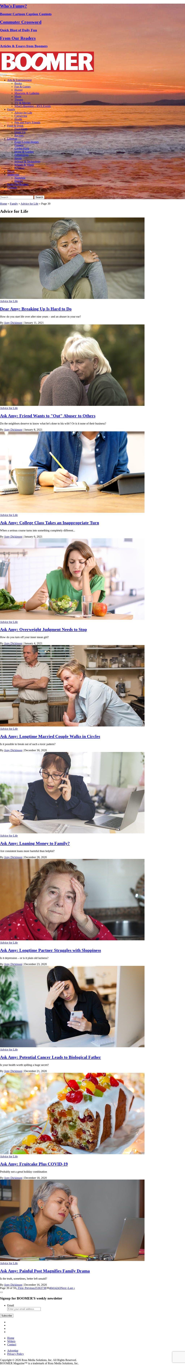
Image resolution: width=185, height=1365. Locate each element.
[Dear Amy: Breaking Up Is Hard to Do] (72, 297)
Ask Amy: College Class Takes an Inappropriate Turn (49, 522)
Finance (18, 145)
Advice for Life (23, 112)
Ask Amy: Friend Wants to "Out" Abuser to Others (47, 415)
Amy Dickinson (13, 322)
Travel (10, 171)
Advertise (12, 1350)
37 (41, 1288)
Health (18, 119)
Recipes (18, 135)
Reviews (19, 168)
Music (17, 96)
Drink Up (19, 132)
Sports (18, 158)
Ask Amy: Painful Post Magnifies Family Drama (45, 1271)
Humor (18, 89)
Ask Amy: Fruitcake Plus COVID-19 (34, 1164)
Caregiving (20, 115)
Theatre (18, 99)
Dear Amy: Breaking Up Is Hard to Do (36, 309)
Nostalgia (19, 177)
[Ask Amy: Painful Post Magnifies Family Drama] (72, 1260)
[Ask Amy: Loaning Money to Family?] (72, 832)
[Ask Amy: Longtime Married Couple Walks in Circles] (72, 725)
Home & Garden (24, 151)
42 (56, 1288)
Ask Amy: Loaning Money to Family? (35, 843)
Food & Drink (15, 125)
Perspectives (21, 155)
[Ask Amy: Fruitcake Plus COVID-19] (72, 1153)
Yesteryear (13, 174)
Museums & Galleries (26, 93)
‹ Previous (29, 1288)
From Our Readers (18, 184)
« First (19, 1288)
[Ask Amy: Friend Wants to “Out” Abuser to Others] (72, 404)
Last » (71, 1288)
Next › (64, 1288)
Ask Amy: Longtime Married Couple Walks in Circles (50, 736)
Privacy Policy (15, 1353)
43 (59, 1288)
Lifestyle (12, 138)
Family (11, 109)
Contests (12, 187)
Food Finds (20, 128)
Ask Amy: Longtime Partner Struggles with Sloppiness (50, 950)
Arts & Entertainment (19, 80)
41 (53, 1288)
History (18, 181)
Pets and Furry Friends (27, 122)
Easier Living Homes (26, 141)
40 (50, 1288)
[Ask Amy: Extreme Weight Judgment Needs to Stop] (72, 618)
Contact (11, 1344)
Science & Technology (27, 161)
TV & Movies (22, 102)
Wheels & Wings (24, 164)
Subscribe (6, 1315)
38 (44, 1288)
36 (39, 1288)
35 (36, 1288)
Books (18, 83)
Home (3, 203)
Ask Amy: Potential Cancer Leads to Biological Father (50, 1057)
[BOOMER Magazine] (47, 70)
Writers (11, 1341)
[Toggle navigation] (1, 74)
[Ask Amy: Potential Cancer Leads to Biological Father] (72, 1046)
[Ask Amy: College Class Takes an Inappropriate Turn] (72, 511)
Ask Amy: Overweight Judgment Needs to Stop (43, 629)
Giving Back (21, 148)
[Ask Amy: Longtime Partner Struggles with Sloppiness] (72, 939)
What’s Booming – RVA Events (32, 106)
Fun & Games (22, 86)
